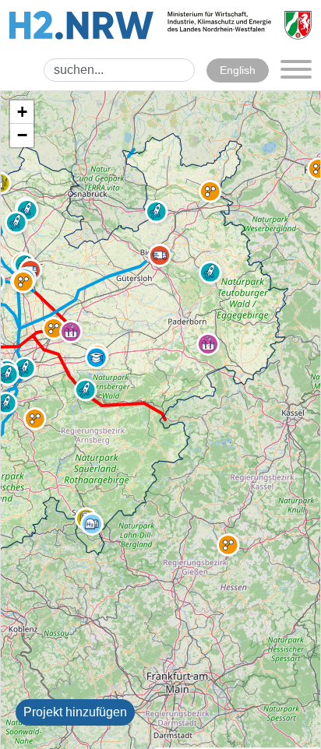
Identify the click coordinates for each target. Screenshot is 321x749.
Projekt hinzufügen (75, 712)
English (238, 70)
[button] (35, 419)
